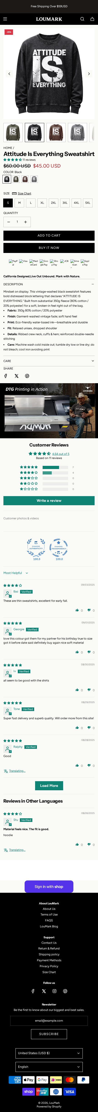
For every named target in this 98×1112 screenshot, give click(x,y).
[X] (44, 991)
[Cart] (92, 19)
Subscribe (49, 1034)
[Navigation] (5, 19)
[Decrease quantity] (9, 222)
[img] (12, 585)
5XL (87, 202)
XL (42, 202)
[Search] (82, 19)
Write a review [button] (49, 500)
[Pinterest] (65, 991)
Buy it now (49, 248)
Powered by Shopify (49, 1106)
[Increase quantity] (26, 222)
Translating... (17, 771)
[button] (9, 73)
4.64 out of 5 (60, 454)
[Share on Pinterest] (27, 377)
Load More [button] (49, 785)
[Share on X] (16, 377)
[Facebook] (33, 991)
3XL (64, 202)
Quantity (10, 213)
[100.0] (36, 548)
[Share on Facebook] (6, 377)
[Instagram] (54, 991)
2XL (53, 202)
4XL (76, 202)
